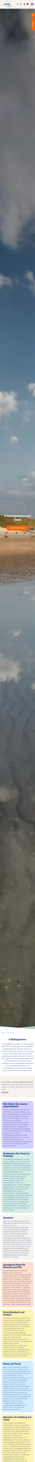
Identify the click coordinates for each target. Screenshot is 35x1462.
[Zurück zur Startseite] (6, 5)
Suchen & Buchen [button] (17, 528)
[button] (32, 4)
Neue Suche (5, 1092)
